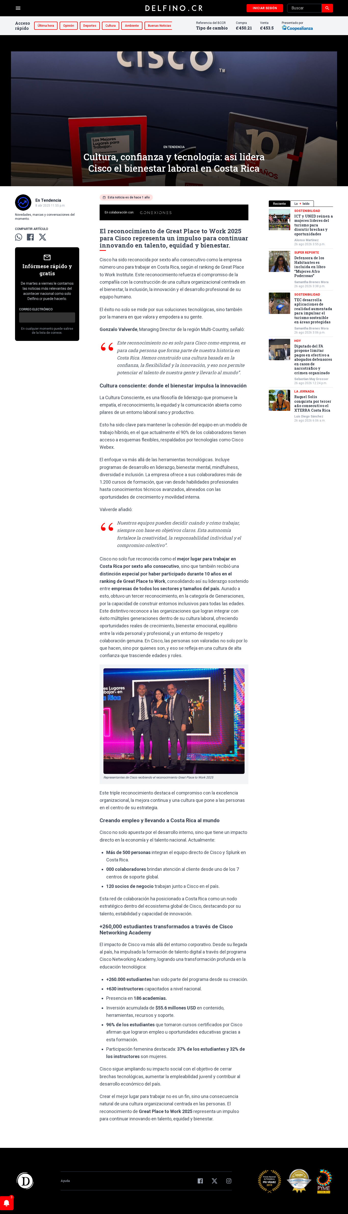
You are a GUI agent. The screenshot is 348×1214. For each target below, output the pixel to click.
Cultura (110, 25)
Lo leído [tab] (302, 204)
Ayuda (65, 1181)
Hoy (297, 341)
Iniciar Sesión (265, 8)
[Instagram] (229, 1181)
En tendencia (174, 147)
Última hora (46, 25)
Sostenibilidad (307, 211)
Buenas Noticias (159, 25)
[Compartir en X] (42, 237)
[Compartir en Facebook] (30, 237)
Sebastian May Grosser (311, 379)
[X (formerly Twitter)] (214, 1181)
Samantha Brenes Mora (311, 282)
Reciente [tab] (279, 204)
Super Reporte (306, 253)
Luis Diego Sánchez (308, 416)
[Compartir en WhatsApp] (18, 237)
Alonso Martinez (306, 240)
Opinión (68, 25)
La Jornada (304, 392)
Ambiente (132, 25)
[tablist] (301, 203)
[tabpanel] (301, 316)
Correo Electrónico (36, 309)
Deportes (89, 25)
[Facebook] (200, 1181)
